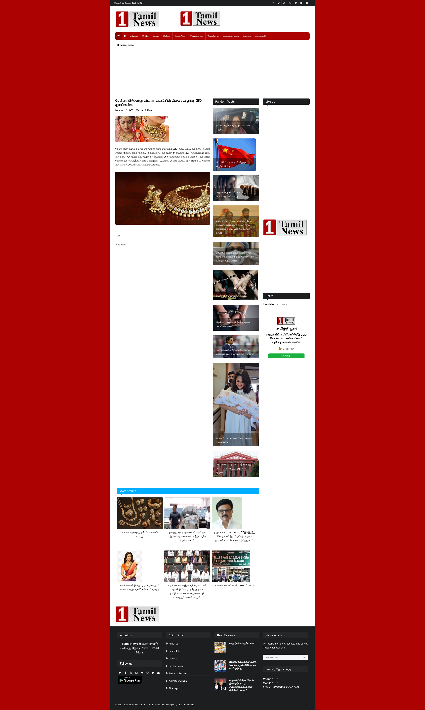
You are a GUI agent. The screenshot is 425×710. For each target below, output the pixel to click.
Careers (172, 658)
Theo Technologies (186, 705)
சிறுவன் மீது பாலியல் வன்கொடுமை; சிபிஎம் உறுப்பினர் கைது (233, 194)
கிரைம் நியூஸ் (180, 36)
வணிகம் (247, 36)
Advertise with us (177, 681)
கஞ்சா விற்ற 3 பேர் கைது (227, 295)
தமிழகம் (134, 36)
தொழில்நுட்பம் (196, 36)
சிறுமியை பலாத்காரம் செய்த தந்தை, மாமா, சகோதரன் (233, 324)
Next (314, 341)
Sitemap (173, 688)
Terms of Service (177, 673)
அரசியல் (166, 36)
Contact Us (174, 651)
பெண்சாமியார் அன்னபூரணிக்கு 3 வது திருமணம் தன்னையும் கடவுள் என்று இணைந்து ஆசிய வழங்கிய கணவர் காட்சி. (234, 227)
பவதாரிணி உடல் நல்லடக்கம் (242, 643)
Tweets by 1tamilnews (275, 304)
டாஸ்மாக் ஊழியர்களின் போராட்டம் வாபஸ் (234, 585)
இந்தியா (145, 36)
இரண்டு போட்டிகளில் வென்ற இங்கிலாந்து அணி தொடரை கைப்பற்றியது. (242, 665)
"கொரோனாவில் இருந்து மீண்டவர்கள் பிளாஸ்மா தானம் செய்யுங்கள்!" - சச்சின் (235, 352)
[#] (286, 227)
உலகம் (156, 36)
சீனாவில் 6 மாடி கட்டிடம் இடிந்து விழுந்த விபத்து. (231, 164)
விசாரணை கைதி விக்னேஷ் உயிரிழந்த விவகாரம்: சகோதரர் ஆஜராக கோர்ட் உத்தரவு (234, 468)
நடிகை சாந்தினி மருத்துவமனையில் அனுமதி (233, 127)
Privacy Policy (175, 666)
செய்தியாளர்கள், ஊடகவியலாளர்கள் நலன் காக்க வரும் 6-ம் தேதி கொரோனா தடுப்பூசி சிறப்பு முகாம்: (235, 256)
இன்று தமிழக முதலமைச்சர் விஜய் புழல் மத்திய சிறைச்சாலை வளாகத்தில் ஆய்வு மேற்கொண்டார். (187, 536)
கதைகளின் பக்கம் (231, 36)
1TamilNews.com (137, 705)
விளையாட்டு (260, 36)
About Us (173, 643)
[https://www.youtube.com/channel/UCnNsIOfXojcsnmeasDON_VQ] (243, 18)
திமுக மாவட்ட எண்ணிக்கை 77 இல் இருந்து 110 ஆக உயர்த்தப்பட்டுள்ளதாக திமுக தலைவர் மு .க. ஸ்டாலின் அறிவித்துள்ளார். (234, 536)
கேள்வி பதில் (213, 36)
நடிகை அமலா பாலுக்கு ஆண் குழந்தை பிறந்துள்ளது (234, 440)
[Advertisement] (212, 73)
